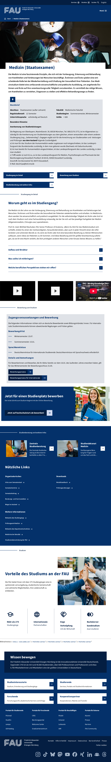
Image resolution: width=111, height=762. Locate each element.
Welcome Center (38, 724)
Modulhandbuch (62, 482)
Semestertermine (11, 488)
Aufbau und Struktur (18, 249)
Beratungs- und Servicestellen (15, 499)
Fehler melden (101, 745)
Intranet (61, 720)
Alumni (87, 715)
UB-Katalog (10, 729)
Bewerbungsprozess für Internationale (25, 378)
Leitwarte (62, 724)
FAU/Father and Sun (39, 642)
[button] (28, 175)
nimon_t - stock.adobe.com (21, 642)
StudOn (8, 720)
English (103, 2)
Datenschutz (82, 741)
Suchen (93, 2)
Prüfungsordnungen (63, 488)
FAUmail (9, 715)
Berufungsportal (38, 720)
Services (74, 2)
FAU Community (91, 729)
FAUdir (61, 715)
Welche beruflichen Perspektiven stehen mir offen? (32, 267)
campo (8, 724)
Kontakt (51, 741)
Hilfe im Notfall (61, 741)
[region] (17, 291)
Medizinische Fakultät (12, 534)
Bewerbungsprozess (18, 372)
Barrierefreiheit (94, 741)
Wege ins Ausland (11, 504)
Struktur (84, 2)
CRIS (33, 715)
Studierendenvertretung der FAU (16, 540)
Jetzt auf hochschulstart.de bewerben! (25, 412)
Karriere (88, 724)
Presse (87, 720)
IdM (60, 729)
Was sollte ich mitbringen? (20, 258)
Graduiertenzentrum (39, 729)
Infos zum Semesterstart (13, 482)
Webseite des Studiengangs (14, 518)
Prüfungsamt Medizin (12, 523)
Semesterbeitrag (10, 493)
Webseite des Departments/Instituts (17, 529)
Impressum (72, 741)
